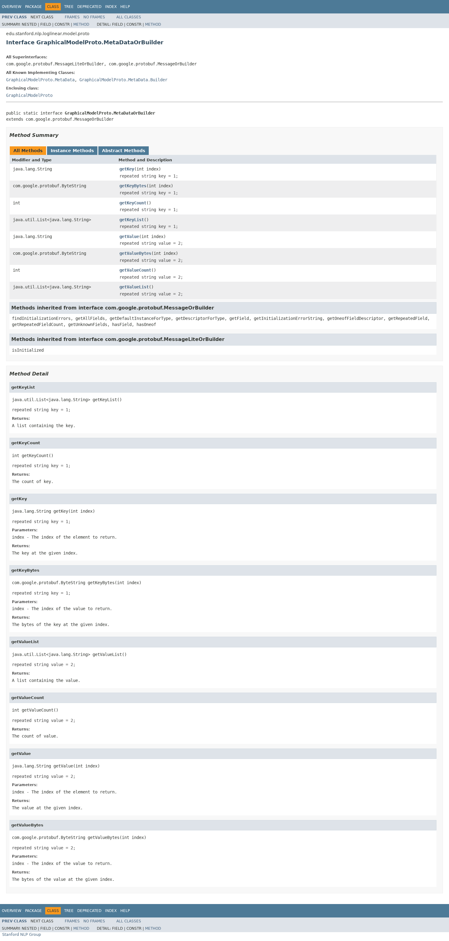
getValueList (134, 286)
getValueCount (135, 270)
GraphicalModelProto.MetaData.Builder (123, 79)
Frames (72, 17)
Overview (11, 7)
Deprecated (89, 7)
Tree (69, 7)
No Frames (94, 17)
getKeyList (131, 219)
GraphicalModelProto (29, 95)
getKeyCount (132, 202)
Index (111, 7)
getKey (126, 169)
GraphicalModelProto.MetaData (40, 79)
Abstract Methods (123, 150)
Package (33, 7)
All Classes (128, 17)
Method (81, 24)
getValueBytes (135, 253)
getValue (129, 236)
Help (125, 7)
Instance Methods (72, 150)
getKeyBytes (132, 185)
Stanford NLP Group (21, 934)
